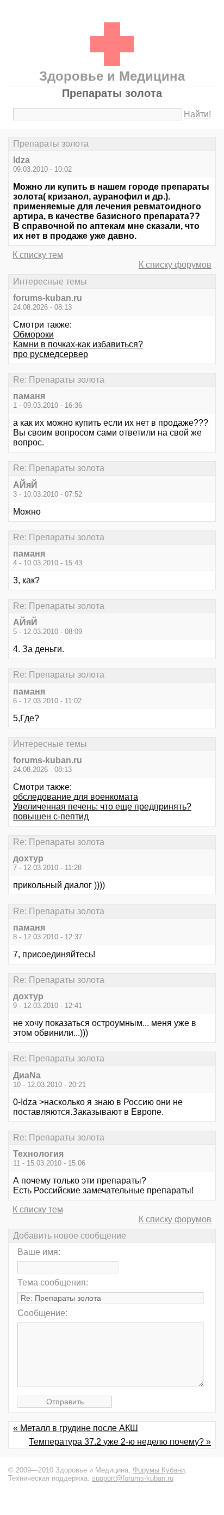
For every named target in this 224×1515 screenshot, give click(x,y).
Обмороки (33, 334)
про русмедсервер (50, 354)
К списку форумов (175, 264)
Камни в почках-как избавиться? (78, 344)
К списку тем (38, 254)
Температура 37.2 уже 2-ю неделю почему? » (120, 1441)
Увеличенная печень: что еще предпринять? (102, 806)
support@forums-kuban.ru (132, 1478)
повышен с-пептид (51, 816)
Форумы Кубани (159, 1470)
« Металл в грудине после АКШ (75, 1428)
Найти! (197, 114)
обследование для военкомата (75, 796)
